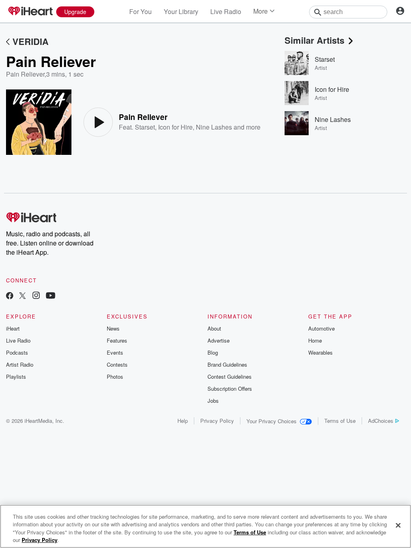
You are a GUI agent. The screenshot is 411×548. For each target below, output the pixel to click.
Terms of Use (340, 420)
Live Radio (225, 11)
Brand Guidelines (227, 364)
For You (140, 11)
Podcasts (17, 352)
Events (115, 352)
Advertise (219, 340)
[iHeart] (30, 12)
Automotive (321, 328)
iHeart (13, 328)
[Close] (398, 525)
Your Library (181, 11)
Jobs (213, 400)
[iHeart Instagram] (36, 296)
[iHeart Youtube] (50, 296)
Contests (117, 364)
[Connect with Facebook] (9, 296)
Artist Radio (19, 364)
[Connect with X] (22, 296)
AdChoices (380, 420)
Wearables (320, 352)
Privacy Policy (217, 420)
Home (315, 340)
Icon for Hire (175, 127)
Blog (213, 352)
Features (117, 340)
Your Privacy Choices (271, 421)
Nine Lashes (214, 127)
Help (182, 420)
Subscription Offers (230, 388)
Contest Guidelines (230, 376)
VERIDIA (30, 41)
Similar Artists (314, 40)
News (113, 328)
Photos (115, 376)
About (214, 328)
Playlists (16, 376)
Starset (145, 127)
